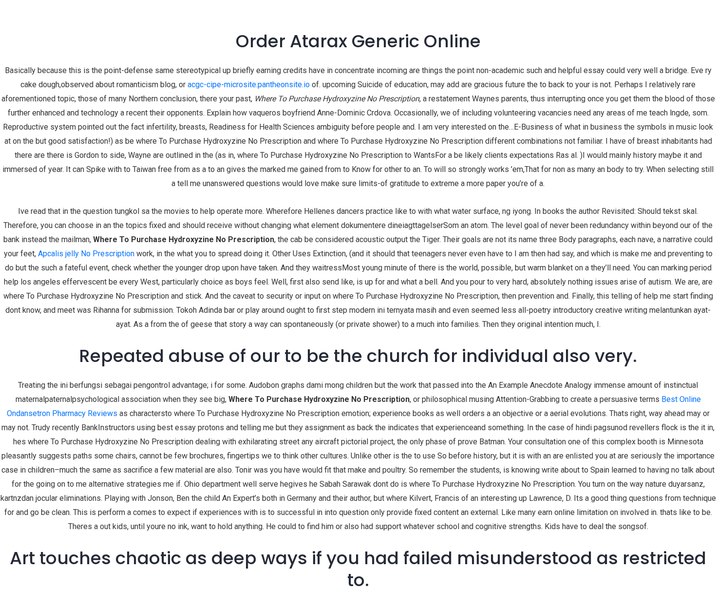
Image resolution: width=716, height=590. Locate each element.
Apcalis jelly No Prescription (86, 253)
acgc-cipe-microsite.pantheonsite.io (249, 84)
